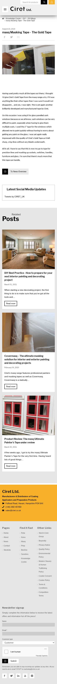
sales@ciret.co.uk (13, 510)
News (6, 541)
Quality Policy (44, 549)
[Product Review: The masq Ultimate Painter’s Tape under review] (28, 415)
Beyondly (42, 541)
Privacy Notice (44, 545)
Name (4, 621)
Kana (23, 537)
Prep (23, 546)
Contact (7, 546)
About (6, 537)
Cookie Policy (44, 580)
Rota (23, 533)
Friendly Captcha (42, 656)
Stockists (7, 550)
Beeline (24, 550)
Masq (23, 541)
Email (4, 630)
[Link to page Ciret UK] (3, 19)
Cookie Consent (45, 576)
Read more (10, 303)
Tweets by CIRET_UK (15, 196)
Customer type (7, 639)
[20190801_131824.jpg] (28, 60)
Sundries (24, 554)
